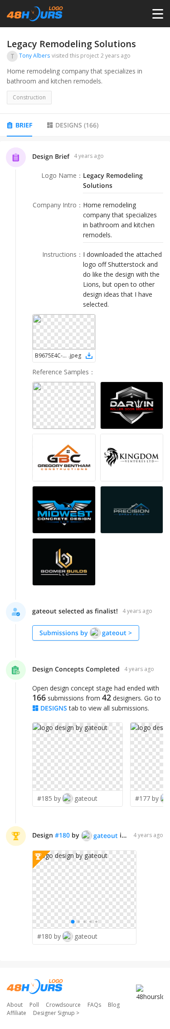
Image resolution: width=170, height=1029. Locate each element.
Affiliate (16, 1013)
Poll (34, 1005)
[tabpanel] (85, 551)
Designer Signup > (56, 1013)
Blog (114, 1005)
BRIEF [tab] (23, 125)
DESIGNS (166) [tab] (76, 125)
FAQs (94, 1005)
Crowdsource (63, 1005)
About (15, 1005)
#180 (62, 835)
